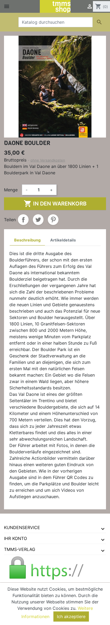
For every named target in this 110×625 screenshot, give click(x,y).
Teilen (23, 219)
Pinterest (53, 219)
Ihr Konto (15, 538)
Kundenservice (22, 527)
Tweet (38, 219)
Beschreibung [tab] (27, 240)
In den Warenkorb (55, 204)
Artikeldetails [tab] (63, 240)
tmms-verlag (19, 549)
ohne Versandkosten (47, 160)
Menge (11, 189)
